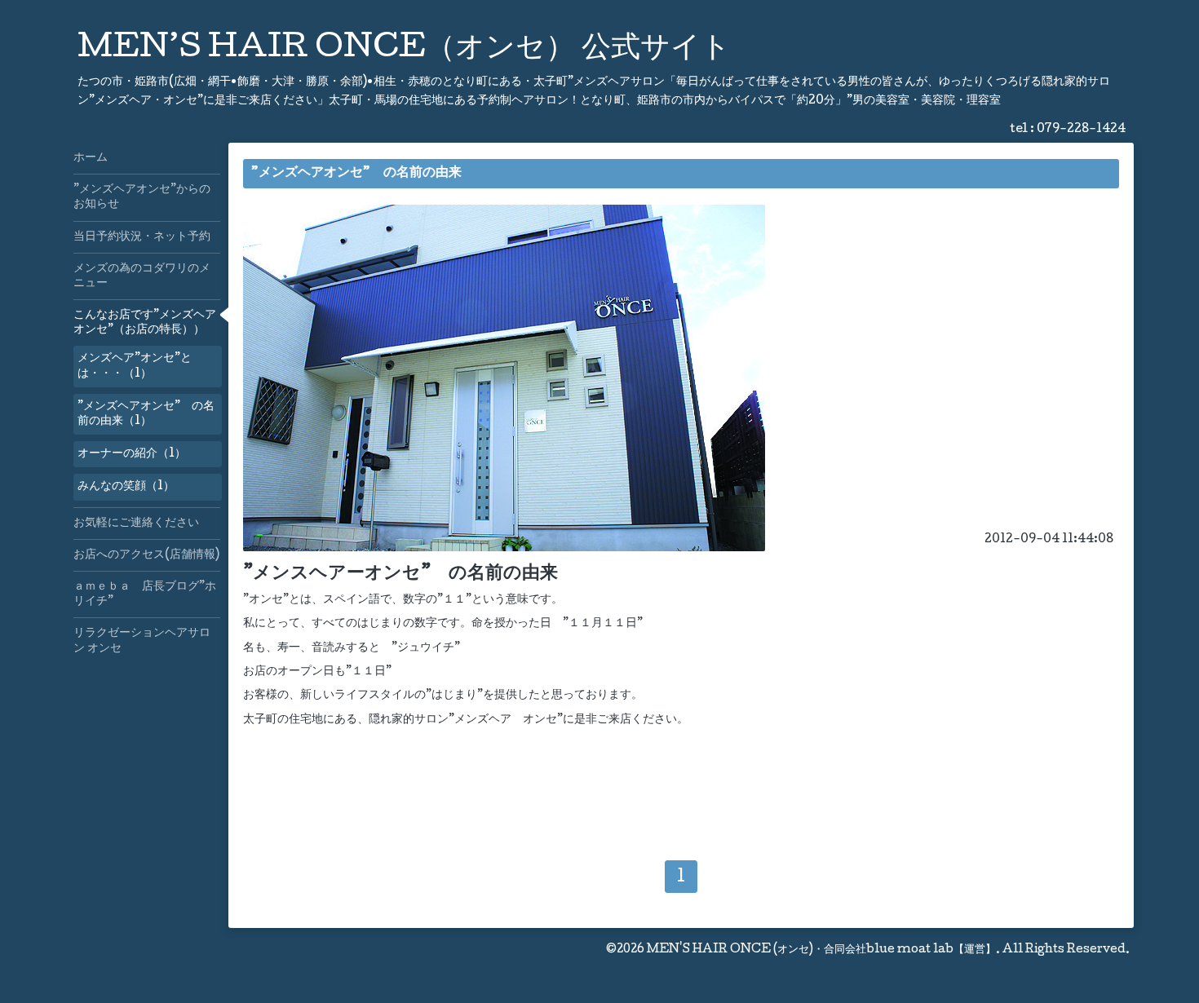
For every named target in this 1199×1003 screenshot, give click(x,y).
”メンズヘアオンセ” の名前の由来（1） (146, 414)
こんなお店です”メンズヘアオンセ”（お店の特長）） (144, 323)
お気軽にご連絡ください (136, 523)
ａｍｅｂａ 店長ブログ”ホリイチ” (144, 594)
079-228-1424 (1081, 129)
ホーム (90, 158)
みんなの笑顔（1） (126, 486)
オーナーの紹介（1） (131, 454)
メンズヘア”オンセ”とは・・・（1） (134, 366)
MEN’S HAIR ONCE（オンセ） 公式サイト (404, 49)
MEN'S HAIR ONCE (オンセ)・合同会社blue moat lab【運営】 (821, 950)
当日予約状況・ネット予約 (141, 237)
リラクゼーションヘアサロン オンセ (141, 641)
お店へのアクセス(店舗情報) (146, 555)
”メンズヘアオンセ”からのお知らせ (141, 197)
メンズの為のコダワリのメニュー (141, 276)
